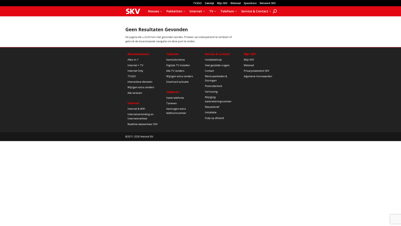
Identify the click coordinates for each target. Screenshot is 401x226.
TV (211, 11)
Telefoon (227, 11)
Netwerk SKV (268, 3)
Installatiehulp (213, 59)
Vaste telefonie (175, 98)
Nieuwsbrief (212, 107)
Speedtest (250, 3)
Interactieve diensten (140, 81)
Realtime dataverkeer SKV (143, 124)
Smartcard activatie (177, 81)
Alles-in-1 (133, 59)
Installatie (210, 112)
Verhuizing (211, 91)
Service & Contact (254, 11)
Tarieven (171, 103)
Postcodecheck (213, 86)
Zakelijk (209, 3)
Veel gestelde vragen (217, 65)
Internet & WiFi (136, 108)
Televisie (172, 54)
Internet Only (135, 71)
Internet (195, 11)
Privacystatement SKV (256, 71)
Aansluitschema (175, 59)
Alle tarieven (135, 93)
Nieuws (153, 11)
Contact (209, 71)
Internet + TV (135, 65)
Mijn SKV (222, 3)
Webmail (235, 3)
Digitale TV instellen (178, 65)
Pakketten (174, 11)
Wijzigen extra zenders (141, 87)
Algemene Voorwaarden (258, 76)
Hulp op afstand (214, 118)
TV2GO (197, 3)
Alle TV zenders (175, 71)
